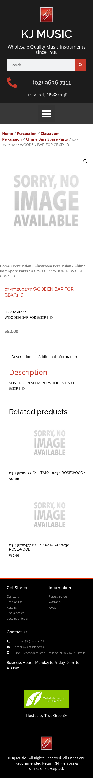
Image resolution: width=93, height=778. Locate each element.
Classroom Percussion (53, 265)
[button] (46, 113)
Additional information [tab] (57, 356)
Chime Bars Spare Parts (47, 139)
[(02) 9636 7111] (12, 82)
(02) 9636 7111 (52, 82)
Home (7, 133)
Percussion (27, 133)
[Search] (80, 65)
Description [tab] (21, 356)
